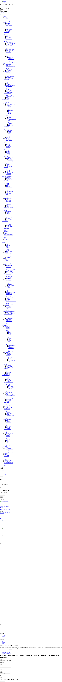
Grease (9, 124)
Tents (7, 205)
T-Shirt (7, 259)
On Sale (5, 239)
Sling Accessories (9, 81)
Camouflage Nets (9, 70)
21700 (9, 135)
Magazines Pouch (9, 86)
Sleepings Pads (8, 201)
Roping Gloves (8, 51)
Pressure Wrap (8, 225)
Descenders (8, 213)
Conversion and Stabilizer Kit (8, 172)
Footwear (5, 279)
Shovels (7, 196)
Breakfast (7, 184)
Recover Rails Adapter (9, 169)
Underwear (6, 252)
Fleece (7, 266)
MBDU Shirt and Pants (9, 42)
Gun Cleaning (6, 163)
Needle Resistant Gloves (10, 49)
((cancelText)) (3, 667)
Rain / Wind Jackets (9, 39)
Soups (7, 185)
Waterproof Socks (11, 59)
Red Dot (7, 150)
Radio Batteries (8, 354)
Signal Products (6, 210)
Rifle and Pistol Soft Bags (10, 96)
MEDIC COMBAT (5, 221)
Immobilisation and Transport (8, 462)
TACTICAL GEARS (5, 99)
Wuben (9, 114)
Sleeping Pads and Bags (8, 198)
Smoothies (7, 414)
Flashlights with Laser (9, 115)
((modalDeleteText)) (8, 667)
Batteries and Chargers (7, 129)
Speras (9, 111)
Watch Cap (8, 19)
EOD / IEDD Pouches (9, 78)
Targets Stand (10, 388)
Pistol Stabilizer (8, 174)
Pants (5, 34)
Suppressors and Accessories (8, 155)
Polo (7, 33)
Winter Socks (10, 58)
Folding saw (8, 421)
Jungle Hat (7, 20)
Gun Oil (7, 165)
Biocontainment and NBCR (8, 235)
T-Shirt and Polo (6, 32)
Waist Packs (8, 91)
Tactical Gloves (8, 47)
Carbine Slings (8, 306)
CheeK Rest (8, 171)
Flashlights (7, 105)
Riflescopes (8, 153)
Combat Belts (8, 84)
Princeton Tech (10, 110)
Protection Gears (6, 138)
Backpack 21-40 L (9, 94)
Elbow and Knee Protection (10, 367)
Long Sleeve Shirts (9, 30)
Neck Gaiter (8, 23)
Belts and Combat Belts (7, 82)
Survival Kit (6, 189)
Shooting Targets (8, 158)
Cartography (8, 209)
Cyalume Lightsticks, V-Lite (10, 104)
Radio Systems (6, 126)
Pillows (7, 199)
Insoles (9, 61)
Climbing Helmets (9, 219)
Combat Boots (8, 280)
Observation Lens (7, 100)
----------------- (6, 232)
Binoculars (7, 101)
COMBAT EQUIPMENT (6, 63)
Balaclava (7, 246)
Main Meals (8, 186)
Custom (9, 136)
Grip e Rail (6, 167)
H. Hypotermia (6, 229)
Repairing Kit (8, 428)
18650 (9, 361)
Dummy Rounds (6, 175)
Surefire (9, 112)
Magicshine (10, 333)
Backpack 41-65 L (9, 95)
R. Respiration (6, 228)
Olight (9, 109)
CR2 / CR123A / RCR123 (12, 360)
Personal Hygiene (7, 177)
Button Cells (10, 131)
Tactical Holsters (8, 89)
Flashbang (7, 162)
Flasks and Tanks (7, 408)
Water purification (7, 182)
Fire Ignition (6, 180)
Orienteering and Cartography (8, 207)
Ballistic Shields (8, 146)
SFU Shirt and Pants (9, 45)
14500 (9, 133)
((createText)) (7, 673)
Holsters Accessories (9, 92)
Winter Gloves (8, 52)
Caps (7, 18)
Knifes (7, 194)
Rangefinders (8, 102)
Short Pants (8, 35)
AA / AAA (10, 132)
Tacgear (9, 113)
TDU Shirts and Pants (9, 46)
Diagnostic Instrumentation (8, 234)
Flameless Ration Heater (10, 415)
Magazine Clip (8, 170)
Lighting (5, 103)
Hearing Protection (9, 140)
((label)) (1, 672)
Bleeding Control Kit (9, 449)
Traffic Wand (10, 123)
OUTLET (3, 238)
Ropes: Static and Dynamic (10, 217)
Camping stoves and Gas (8, 181)
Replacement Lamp (11, 125)
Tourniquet (8, 223)
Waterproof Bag (6, 197)
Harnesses (7, 441)
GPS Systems (8, 435)
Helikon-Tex (2, 502)
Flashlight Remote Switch (12, 119)
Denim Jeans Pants (9, 37)
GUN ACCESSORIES (5, 148)
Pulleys (7, 442)
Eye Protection (8, 139)
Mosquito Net (8, 21)
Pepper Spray (6, 368)
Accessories (8, 118)
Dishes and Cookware (9, 191)
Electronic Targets (11, 387)
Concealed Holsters (9, 90)
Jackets (5, 38)
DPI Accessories (6, 237)
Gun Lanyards (8, 307)
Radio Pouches (8, 77)
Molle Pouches (6, 300)
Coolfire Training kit (9, 157)
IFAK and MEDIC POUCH (8, 236)
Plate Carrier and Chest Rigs (8, 71)
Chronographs (8, 154)
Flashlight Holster (11, 347)
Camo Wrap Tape (9, 69)
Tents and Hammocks (7, 202)
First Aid (5, 233)
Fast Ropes (8, 218)
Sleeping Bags (8, 200)
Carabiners (7, 212)
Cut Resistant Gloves (9, 48)
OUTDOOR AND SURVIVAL (7, 176)
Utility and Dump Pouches (10, 76)
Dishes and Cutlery (7, 190)
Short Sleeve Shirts (9, 29)
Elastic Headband (11, 121)
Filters (9, 122)
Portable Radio (8, 127)
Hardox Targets (10, 160)
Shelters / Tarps (8, 204)
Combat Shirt (8, 31)
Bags (7, 97)
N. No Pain (6, 231)
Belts (7, 83)
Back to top (2, 518)
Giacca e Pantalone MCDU (10, 43)
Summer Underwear (9, 253)
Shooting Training (7, 156)
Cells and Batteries (9, 130)
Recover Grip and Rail (9, 394)
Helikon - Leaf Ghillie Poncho (5, 509)
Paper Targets (10, 159)
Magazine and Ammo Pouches (11, 75)
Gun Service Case (9, 166)
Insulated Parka (8, 40)
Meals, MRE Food (7, 183)
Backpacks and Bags (7, 93)
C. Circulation (6, 455)
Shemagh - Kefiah (9, 25)
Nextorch (9, 334)
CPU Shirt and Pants (9, 44)
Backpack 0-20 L (9, 320)
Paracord (5, 220)
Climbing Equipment (7, 211)
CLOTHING (4, 16)
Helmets (7, 143)
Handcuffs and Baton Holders (10, 313)
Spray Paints (8, 68)
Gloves (5, 273)
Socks (7, 56)
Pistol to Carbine (8, 173)
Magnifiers (7, 152)
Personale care (8, 178)
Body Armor (8, 145)
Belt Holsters (8, 88)
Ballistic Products (7, 142)
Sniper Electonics (9, 293)
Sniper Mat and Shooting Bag (10, 66)
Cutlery (7, 192)
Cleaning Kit (8, 164)
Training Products (7, 374)
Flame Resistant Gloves (9, 50)
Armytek (9, 106)
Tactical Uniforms (7, 41)
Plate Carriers (8, 73)
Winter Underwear (9, 27)
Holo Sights (8, 151)
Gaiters (7, 55)
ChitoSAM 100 (8, 224)
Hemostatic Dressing (9, 226)
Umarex (9, 340)
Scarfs (5, 22)
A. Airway (6, 227)
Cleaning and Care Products (12, 62)
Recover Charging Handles (10, 395)
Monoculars (8, 327)
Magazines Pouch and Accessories (9, 85)
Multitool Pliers (8, 422)
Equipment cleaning (9, 179)
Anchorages (8, 216)
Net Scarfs (7, 24)
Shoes (7, 54)
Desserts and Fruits (9, 187)
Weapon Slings (6, 79)
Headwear (5, 17)
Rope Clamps (8, 214)
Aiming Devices (6, 149)
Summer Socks (10, 57)
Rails (9, 120)
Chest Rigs (8, 72)
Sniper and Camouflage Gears (8, 64)
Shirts (5, 28)
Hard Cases (8, 98)
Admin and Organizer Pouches (11, 74)
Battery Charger (8, 137)
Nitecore (9, 108)
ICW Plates (8, 144)
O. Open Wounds (7, 230)
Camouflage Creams (9, 67)
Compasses (8, 208)
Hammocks (8, 203)
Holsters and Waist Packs (8, 87)
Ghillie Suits (8, 65)
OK (1, 476)
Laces (9, 60)
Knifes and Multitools (7, 193)
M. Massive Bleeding (7, 448)
